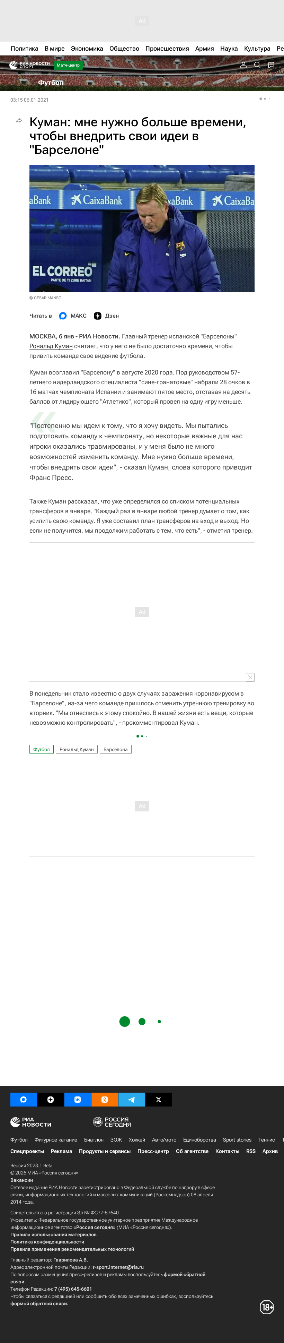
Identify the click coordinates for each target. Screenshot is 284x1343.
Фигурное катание (56, 1140)
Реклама (61, 1151)
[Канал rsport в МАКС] (23, 1100)
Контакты (227, 1151)
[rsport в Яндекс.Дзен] (50, 1100)
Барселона (116, 749)
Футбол (41, 749)
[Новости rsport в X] (158, 1100)
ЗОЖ (116, 1140)
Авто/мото (164, 1140)
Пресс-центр (153, 1151)
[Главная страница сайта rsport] (45, 65)
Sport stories (237, 1140)
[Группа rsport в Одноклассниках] (104, 1100)
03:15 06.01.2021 (29, 100)
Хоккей (137, 1140)
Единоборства (199, 1140)
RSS (251, 1151)
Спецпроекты (27, 1151)
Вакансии (21, 1180)
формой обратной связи (38, 1303)
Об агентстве (192, 1151)
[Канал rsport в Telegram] (131, 1100)
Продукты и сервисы (105, 1151)
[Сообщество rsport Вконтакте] (77, 1100)
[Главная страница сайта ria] (11, 65)
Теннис (266, 1140)
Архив (270, 1151)
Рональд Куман (51, 346)
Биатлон (94, 1140)
